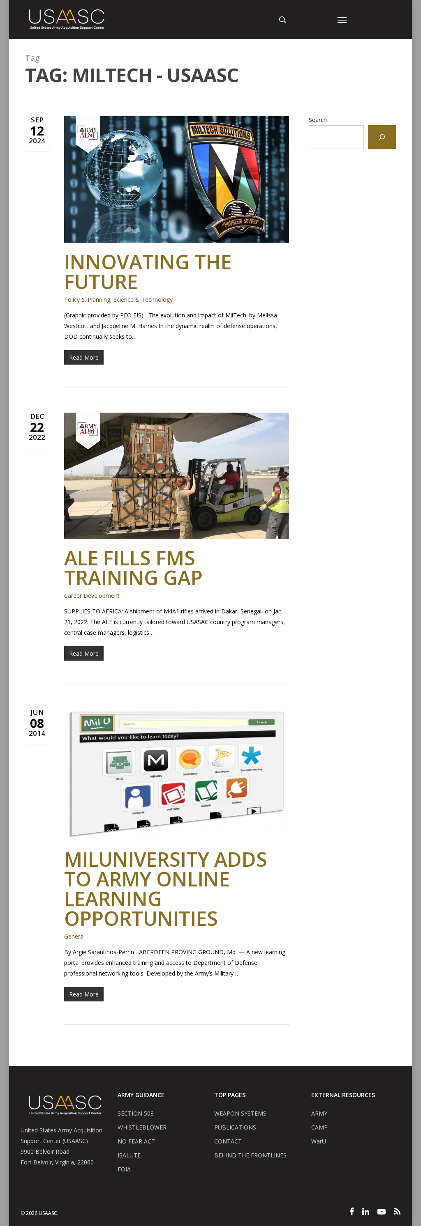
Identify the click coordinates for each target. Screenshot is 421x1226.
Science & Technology (143, 299)
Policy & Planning (87, 299)
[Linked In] (365, 1212)
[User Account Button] (314, 19)
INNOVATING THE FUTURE (147, 271)
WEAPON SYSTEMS (240, 1113)
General (74, 936)
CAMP (319, 1127)
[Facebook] (351, 1212)
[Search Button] (283, 19)
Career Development (92, 595)
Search (318, 120)
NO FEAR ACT (136, 1141)
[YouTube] (381, 1212)
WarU (318, 1141)
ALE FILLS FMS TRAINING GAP (133, 567)
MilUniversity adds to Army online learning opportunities (165, 889)
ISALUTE (129, 1155)
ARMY (319, 1113)
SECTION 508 (136, 1113)
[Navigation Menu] (342, 19)
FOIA (124, 1169)
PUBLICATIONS (235, 1127)
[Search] (382, 137)
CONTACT (228, 1141)
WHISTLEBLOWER (142, 1127)
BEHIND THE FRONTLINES (250, 1155)
